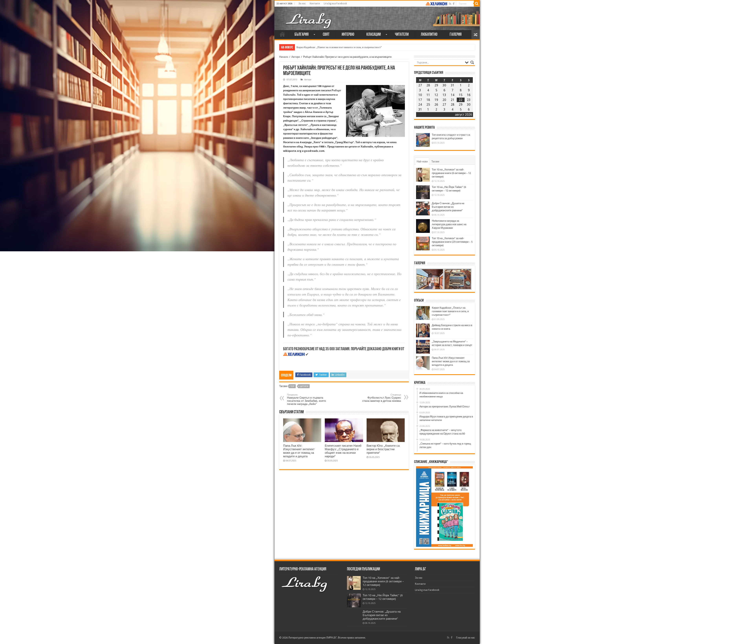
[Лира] (308, 16)
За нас (302, 3)
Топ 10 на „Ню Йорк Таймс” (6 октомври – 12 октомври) (383, 597)
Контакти (315, 3)
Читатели (402, 34)
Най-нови (422, 161)
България (302, 34)
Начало (282, 34)
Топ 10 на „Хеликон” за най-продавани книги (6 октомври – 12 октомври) (451, 173)
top (292, 386)
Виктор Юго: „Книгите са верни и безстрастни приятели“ (383, 449)
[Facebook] (453, 3)
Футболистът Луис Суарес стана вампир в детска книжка (381, 397)
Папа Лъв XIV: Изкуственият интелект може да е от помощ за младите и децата (299, 451)
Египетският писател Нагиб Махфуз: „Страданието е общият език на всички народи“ (343, 451)
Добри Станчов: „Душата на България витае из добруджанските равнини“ (448, 207)
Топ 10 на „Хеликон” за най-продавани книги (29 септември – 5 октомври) (452, 242)
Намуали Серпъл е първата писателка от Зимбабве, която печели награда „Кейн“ (306, 399)
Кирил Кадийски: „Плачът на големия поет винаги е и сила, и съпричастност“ (339, 47)
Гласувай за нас (465, 637)
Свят (326, 34)
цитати (304, 386)
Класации (373, 34)
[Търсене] (477, 3)
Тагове (435, 161)
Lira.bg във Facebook (335, 3)
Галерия (456, 34)
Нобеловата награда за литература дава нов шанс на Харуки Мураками (449, 224)
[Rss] (450, 3)
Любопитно (429, 34)
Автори (295, 56)
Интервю (348, 34)
